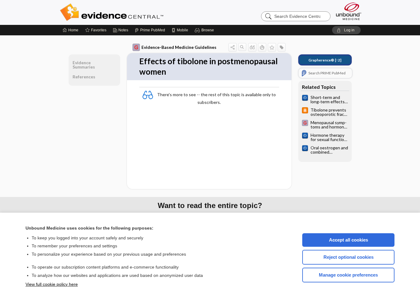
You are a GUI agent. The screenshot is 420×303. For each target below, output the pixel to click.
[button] (205, 30)
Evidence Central (136, 12)
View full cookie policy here (52, 284)
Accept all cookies (348, 239)
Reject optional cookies (348, 257)
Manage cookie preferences (348, 274)
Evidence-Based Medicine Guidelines (178, 47)
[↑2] (324, 60)
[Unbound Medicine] (348, 11)
